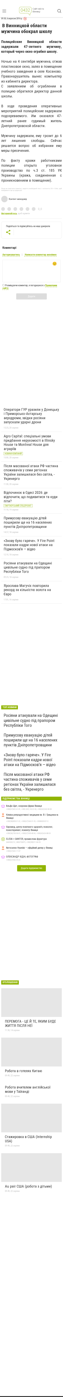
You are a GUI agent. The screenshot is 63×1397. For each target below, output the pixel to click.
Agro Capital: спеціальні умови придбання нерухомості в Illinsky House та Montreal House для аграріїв (29, 442)
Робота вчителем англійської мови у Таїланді (27, 1089)
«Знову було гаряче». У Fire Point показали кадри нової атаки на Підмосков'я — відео (29, 545)
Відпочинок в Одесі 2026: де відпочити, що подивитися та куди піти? (30, 496)
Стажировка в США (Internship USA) (28, 1139)
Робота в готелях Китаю (23, 1071)
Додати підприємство (31, 868)
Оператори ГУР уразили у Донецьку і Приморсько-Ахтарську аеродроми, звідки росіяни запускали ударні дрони (31, 415)
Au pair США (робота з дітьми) (28, 1186)
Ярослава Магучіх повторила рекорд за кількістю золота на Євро (27, 590)
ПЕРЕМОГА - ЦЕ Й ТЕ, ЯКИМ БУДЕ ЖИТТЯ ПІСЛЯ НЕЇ (30, 1023)
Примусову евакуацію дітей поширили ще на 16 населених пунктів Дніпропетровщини (28, 522)
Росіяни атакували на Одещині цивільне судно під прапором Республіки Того (28, 567)
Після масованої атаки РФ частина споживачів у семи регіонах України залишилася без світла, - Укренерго (31, 472)
